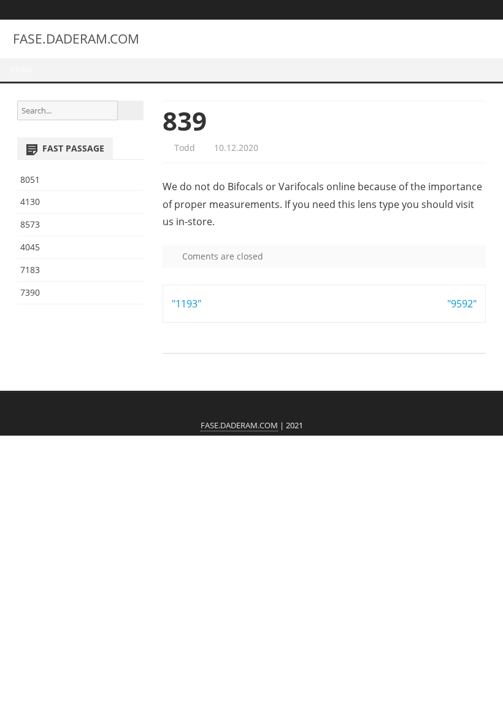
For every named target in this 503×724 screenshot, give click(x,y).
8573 (30, 224)
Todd (183, 147)
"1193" (186, 303)
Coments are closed (221, 256)
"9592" (462, 303)
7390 (30, 292)
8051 (30, 179)
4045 (30, 247)
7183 (30, 269)
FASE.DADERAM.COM (76, 39)
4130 (30, 201)
